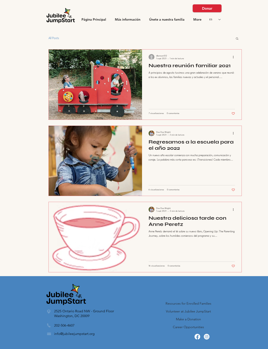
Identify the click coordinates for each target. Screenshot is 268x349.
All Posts (53, 38)
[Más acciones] (234, 57)
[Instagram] (206, 337)
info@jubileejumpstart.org (74, 334)
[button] (127, 19)
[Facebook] (197, 337)
